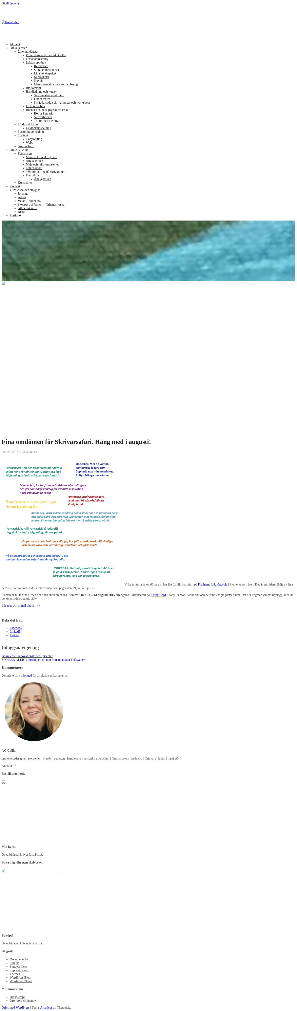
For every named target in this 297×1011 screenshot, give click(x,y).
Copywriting (34, 139)
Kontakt (15, 186)
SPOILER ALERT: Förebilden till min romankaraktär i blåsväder (43, 659)
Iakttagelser (31, 451)
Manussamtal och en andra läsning (56, 84)
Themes (15, 974)
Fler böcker (33, 175)
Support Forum (19, 970)
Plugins (14, 963)
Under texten (42, 99)
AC (21, 451)
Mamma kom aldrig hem (41, 157)
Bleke (21, 211)
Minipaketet (41, 77)
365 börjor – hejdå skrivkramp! (45, 171)
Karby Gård (158, 595)
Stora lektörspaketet (46, 69)
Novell (38, 80)
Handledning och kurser (41, 91)
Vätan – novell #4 (29, 201)
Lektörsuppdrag (36, 62)
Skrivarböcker (43, 117)
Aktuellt (15, 44)
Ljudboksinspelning (38, 128)
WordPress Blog (20, 977)
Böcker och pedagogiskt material (47, 109)
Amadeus (46, 1007)
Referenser (41, 66)
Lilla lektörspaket (45, 73)
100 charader (34, 168)
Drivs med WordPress (15, 1007)
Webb (29, 142)
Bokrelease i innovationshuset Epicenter (27, 656)
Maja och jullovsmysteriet (42, 164)
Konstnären (25, 182)
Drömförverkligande (23, 1000)
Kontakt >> (9, 765)
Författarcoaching (37, 58)
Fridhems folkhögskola (212, 584)
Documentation (19, 959)
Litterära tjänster (28, 51)
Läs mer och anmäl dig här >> (21, 605)
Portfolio (15, 215)
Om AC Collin (19, 150)
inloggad (26, 675)
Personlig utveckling (31, 131)
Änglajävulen (34, 160)
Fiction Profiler (35, 106)
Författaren (25, 153)
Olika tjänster (18, 48)
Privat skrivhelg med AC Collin (46, 55)
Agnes (22, 197)
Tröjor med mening (46, 120)
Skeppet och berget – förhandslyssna (41, 204)
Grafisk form (26, 146)
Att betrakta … (27, 208)
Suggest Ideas (18, 966)
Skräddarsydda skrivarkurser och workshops (62, 102)
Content (23, 135)
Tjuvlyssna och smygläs (25, 190)
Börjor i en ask (43, 113)
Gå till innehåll (11, 3)
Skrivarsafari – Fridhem (49, 95)
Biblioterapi (33, 88)
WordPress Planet (21, 981)
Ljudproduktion (28, 124)
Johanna (23, 193)
